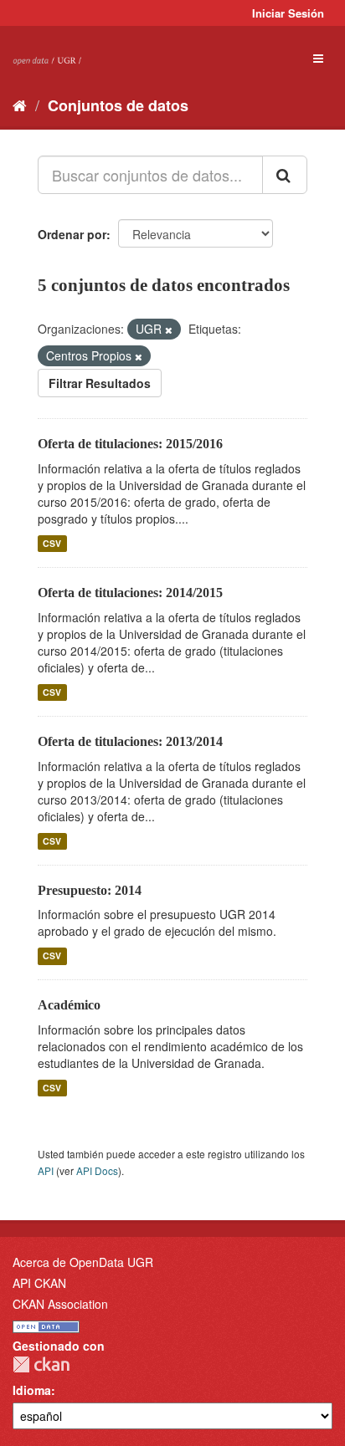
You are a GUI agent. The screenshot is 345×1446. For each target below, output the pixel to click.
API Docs (97, 1170)
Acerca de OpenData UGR (83, 1262)
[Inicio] (20, 104)
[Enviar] (284, 175)
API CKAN (39, 1283)
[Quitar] (168, 329)
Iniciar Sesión (288, 13)
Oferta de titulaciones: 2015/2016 (130, 444)
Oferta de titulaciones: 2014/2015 (130, 592)
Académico (69, 1005)
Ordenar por (72, 234)
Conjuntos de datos (118, 105)
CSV (52, 543)
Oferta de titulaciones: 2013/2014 (130, 741)
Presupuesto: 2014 (90, 890)
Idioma (32, 1390)
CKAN (41, 1364)
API (46, 1170)
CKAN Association (60, 1303)
